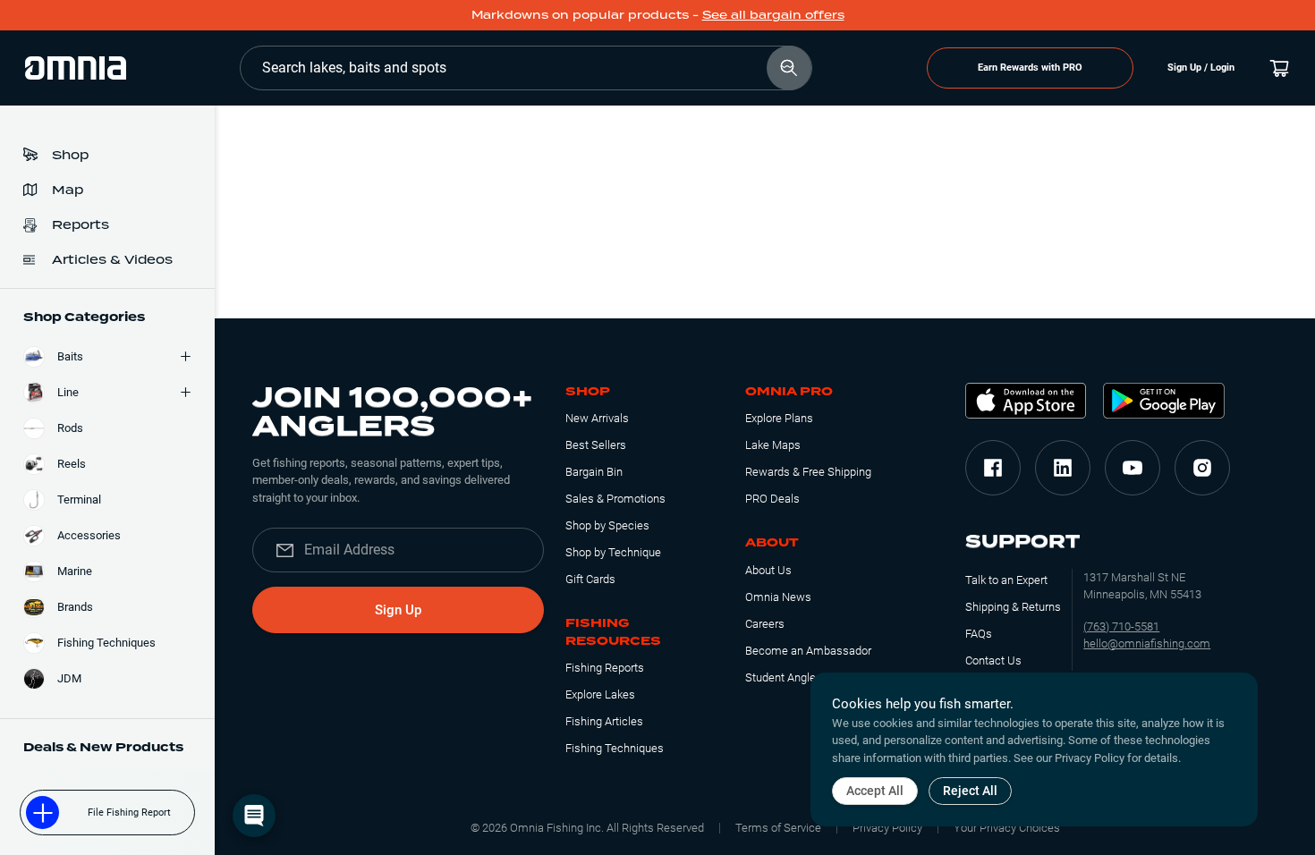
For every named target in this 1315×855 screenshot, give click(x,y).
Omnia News (778, 597)
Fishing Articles (604, 721)
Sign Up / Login (1200, 67)
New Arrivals (597, 418)
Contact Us (993, 660)
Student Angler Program (805, 677)
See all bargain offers (773, 14)
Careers (765, 624)
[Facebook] (993, 467)
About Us (768, 570)
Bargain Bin (594, 471)
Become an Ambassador (808, 650)
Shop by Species (607, 525)
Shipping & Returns (1013, 607)
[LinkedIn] (1062, 467)
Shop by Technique (613, 552)
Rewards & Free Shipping (808, 471)
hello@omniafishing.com (1146, 643)
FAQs (978, 633)
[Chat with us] (254, 815)
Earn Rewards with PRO (1030, 67)
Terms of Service (778, 827)
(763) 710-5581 (1121, 626)
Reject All (970, 790)
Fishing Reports (604, 667)
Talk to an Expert (1006, 580)
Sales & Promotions (615, 498)
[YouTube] (1132, 467)
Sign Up (398, 610)
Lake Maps (773, 445)
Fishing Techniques (614, 748)
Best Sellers (595, 445)
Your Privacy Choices (1007, 827)
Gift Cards (590, 579)
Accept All (875, 790)
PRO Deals (772, 498)
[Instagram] (1202, 467)
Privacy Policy (887, 827)
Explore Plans (779, 418)
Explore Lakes (600, 694)
